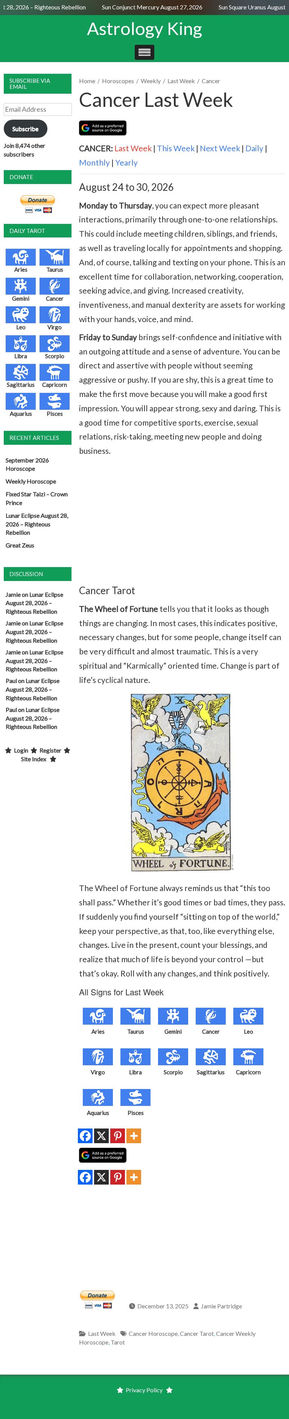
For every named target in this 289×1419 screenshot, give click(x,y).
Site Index (33, 758)
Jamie (13, 594)
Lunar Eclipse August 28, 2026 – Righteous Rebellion (37, 524)
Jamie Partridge (221, 1305)
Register (50, 750)
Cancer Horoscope (153, 1333)
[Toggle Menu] (144, 52)
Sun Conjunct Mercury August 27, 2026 (146, 7)
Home (87, 80)
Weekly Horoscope (31, 481)
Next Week (220, 148)
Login (21, 750)
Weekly (151, 80)
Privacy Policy (144, 1389)
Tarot (118, 1342)
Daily (254, 148)
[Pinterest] (117, 1136)
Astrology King (144, 28)
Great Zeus (20, 545)
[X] (101, 1136)
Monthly (94, 162)
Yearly (126, 162)
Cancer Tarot (197, 1333)
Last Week (181, 80)
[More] (133, 1136)
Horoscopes (118, 80)
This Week (176, 148)
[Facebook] (85, 1136)
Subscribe (25, 128)
